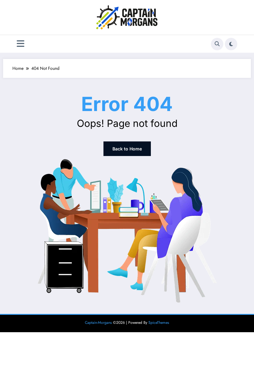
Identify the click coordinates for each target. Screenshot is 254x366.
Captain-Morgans (98, 322)
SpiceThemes (158, 322)
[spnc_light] (231, 44)
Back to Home (127, 148)
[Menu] (20, 44)
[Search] (217, 44)
